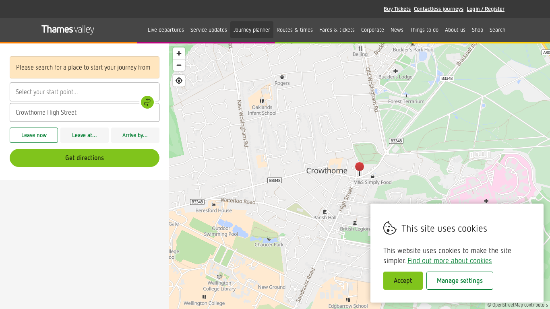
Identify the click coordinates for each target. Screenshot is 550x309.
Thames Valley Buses (67, 29)
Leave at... (84, 135)
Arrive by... (135, 135)
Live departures (166, 29)
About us (455, 29)
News (397, 29)
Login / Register (486, 8)
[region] (359, 176)
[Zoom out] (179, 65)
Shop (477, 29)
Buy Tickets (397, 8)
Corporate (372, 29)
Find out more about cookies (449, 260)
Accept (403, 280)
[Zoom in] (179, 53)
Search (497, 29)
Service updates (208, 29)
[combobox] (84, 91)
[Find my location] (179, 81)
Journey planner (252, 29)
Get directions (84, 158)
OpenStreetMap (507, 305)
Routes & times (295, 29)
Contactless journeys (438, 8)
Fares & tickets (337, 29)
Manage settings (460, 280)
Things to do (424, 29)
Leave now (34, 135)
